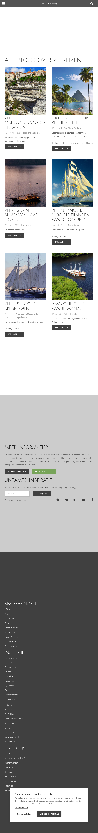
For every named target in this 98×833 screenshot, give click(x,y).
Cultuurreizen (10, 667)
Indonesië (26, 225)
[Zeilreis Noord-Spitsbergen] (25, 276)
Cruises (8, 671)
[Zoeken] (92, 3)
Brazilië (73, 314)
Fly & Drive (9, 685)
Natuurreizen (10, 705)
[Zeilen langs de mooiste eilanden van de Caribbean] (72, 183)
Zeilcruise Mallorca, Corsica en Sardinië (25, 123)
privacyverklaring (68, 487)
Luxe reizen (10, 699)
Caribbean (9, 618)
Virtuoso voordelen (13, 737)
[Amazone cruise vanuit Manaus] (72, 276)
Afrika (7, 609)
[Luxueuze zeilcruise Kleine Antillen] (72, 91)
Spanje (36, 133)
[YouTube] (83, 499)
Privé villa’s (9, 714)
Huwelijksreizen (11, 694)
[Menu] (3, 4)
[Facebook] (57, 499)
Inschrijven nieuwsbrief (14, 758)
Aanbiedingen (11, 658)
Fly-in (7, 690)
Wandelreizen (10, 741)
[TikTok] (92, 499)
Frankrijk (27, 133)
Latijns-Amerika (11, 627)
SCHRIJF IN (42, 493)
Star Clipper (73, 225)
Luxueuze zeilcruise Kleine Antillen (71, 120)
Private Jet (9, 709)
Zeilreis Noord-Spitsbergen (20, 306)
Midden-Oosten (11, 632)
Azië (6, 614)
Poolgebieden (11, 646)
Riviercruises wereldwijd (15, 718)
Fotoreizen (9, 676)
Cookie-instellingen (25, 814)
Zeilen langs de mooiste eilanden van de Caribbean (71, 215)
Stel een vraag (11, 781)
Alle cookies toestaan (49, 814)
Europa (8, 623)
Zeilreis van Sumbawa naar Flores (21, 215)
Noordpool (21, 314)
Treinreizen (9, 732)
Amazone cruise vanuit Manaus (69, 306)
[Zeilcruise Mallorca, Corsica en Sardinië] (25, 91)
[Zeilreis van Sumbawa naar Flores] (25, 183)
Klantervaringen (11, 762)
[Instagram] (74, 500)
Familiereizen (10, 681)
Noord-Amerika (11, 637)
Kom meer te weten (21, 807)
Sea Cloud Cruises (72, 128)
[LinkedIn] (66, 499)
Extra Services (11, 776)
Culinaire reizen (11, 662)
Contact (8, 753)
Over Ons (9, 767)
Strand (7, 728)
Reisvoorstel (10, 772)
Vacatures (9, 785)
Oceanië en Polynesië (14, 641)
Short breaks (10, 723)
